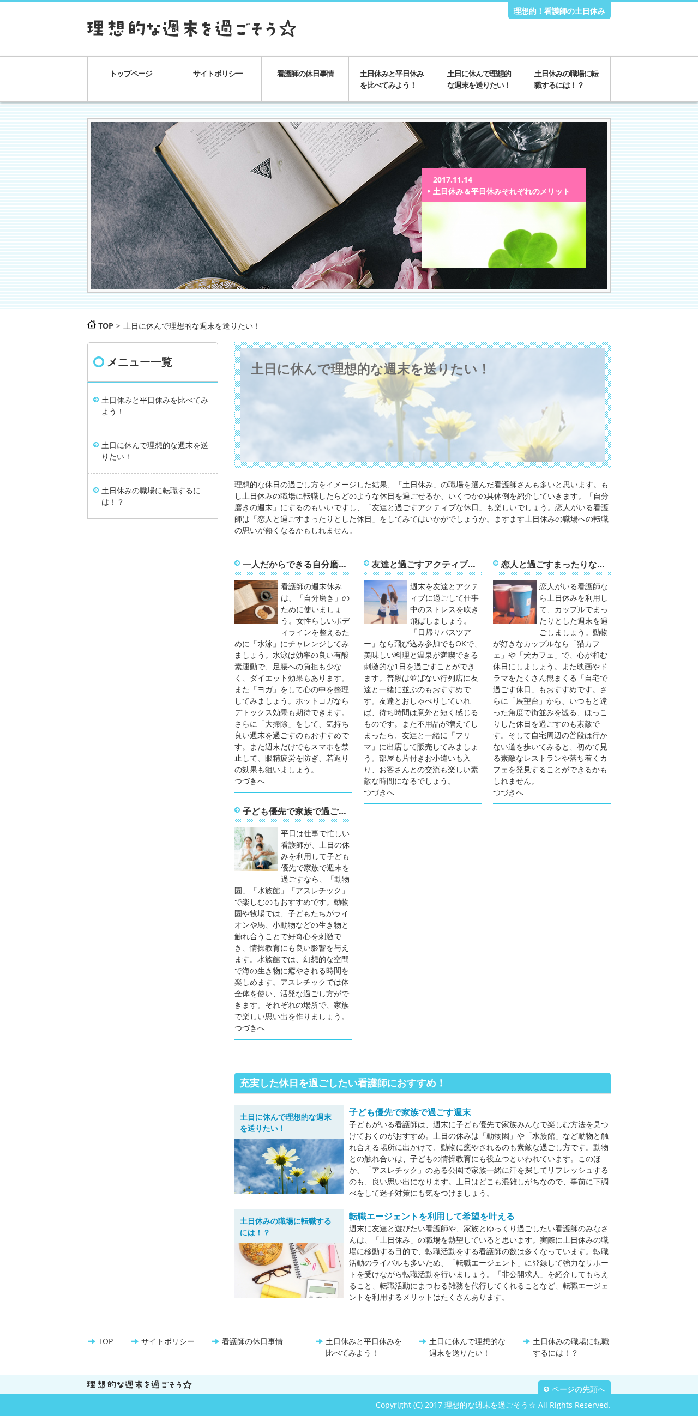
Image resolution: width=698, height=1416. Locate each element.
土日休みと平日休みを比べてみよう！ (392, 79)
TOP (105, 1341)
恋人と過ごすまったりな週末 (556, 564)
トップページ (131, 73)
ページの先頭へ (578, 1389)
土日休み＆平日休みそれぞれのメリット (501, 191)
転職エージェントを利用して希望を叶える (432, 1216)
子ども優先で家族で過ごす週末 (297, 811)
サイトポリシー (218, 73)
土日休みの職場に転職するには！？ (566, 79)
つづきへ (249, 781)
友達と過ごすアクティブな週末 (427, 564)
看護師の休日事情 (305, 73)
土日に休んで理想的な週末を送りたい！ (479, 79)
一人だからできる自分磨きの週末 (297, 564)
